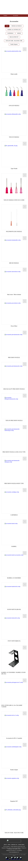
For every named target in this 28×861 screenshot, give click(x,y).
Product (9, 844)
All (7, 26)
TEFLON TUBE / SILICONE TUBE (14, 40)
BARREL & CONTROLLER (14, 29)
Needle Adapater (14, 44)
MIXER (19, 33)
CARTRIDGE (10, 33)
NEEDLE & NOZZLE (17, 26)
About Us (5, 844)
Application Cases (14, 844)
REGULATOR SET (14, 37)
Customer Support (21, 844)
